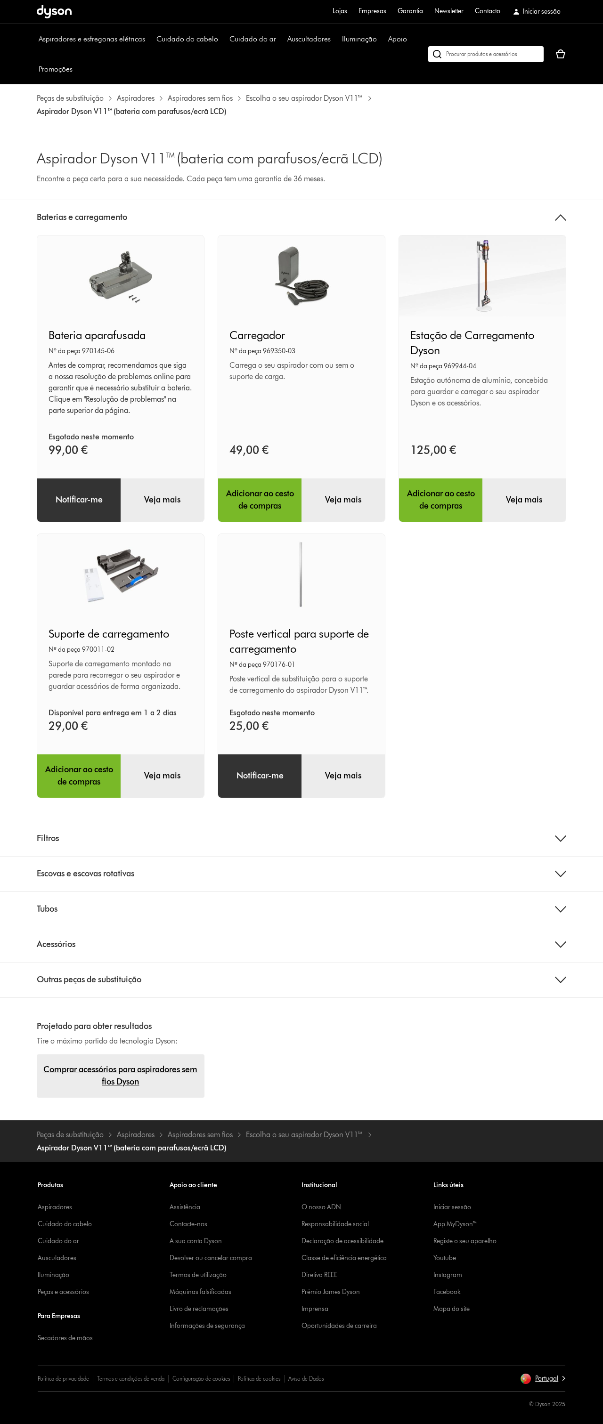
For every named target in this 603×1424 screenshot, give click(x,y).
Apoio (397, 38)
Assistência (185, 1207)
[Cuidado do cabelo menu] (223, 39)
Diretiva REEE (319, 1275)
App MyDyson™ (455, 1224)
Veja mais (162, 499)
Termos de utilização (198, 1275)
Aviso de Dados (306, 1378)
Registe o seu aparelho (465, 1241)
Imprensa (315, 1309)
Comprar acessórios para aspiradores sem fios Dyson (120, 1075)
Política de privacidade (63, 1378)
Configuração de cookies (201, 1378)
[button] (542, 1378)
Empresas (372, 11)
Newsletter (449, 11)
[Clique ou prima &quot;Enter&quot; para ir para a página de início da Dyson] (54, 11)
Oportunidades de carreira (339, 1326)
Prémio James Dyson (331, 1292)
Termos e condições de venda (130, 1378)
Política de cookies (259, 1378)
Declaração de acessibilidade (342, 1241)
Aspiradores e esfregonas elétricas (92, 38)
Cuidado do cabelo (187, 38)
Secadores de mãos (65, 1338)
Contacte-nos (188, 1224)
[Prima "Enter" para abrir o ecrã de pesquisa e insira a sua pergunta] (486, 54)
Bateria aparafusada (97, 335)
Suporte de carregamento (109, 633)
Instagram (447, 1275)
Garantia (410, 11)
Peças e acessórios (63, 1292)
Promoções (56, 69)
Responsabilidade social (335, 1224)
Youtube (444, 1258)
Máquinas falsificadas (200, 1292)
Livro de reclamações (199, 1309)
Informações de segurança (207, 1326)
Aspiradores (55, 1207)
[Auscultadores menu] (335, 39)
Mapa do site (451, 1309)
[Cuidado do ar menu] (280, 39)
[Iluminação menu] (381, 39)
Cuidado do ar (252, 38)
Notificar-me (79, 499)
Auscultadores (309, 38)
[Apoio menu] (411, 39)
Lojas (340, 11)
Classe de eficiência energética (344, 1258)
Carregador (257, 335)
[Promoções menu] (77, 69)
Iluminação (359, 38)
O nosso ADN (321, 1207)
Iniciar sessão (452, 1207)
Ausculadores (57, 1258)
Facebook (447, 1292)
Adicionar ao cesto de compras (260, 499)
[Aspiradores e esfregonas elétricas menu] (150, 39)
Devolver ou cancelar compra (211, 1258)
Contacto (487, 11)
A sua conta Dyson (196, 1241)
